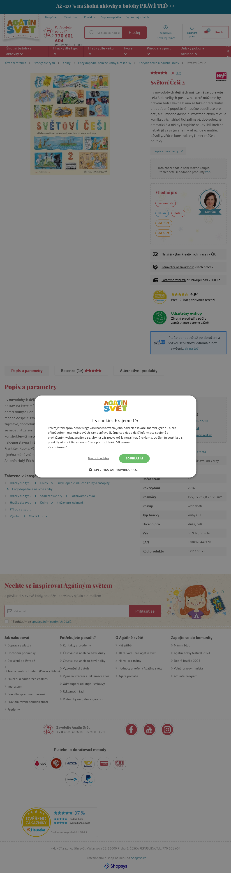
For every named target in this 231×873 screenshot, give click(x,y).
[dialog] (115, 436)
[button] (115, 469)
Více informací (57, 447)
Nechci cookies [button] (98, 458)
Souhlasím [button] (134, 458)
